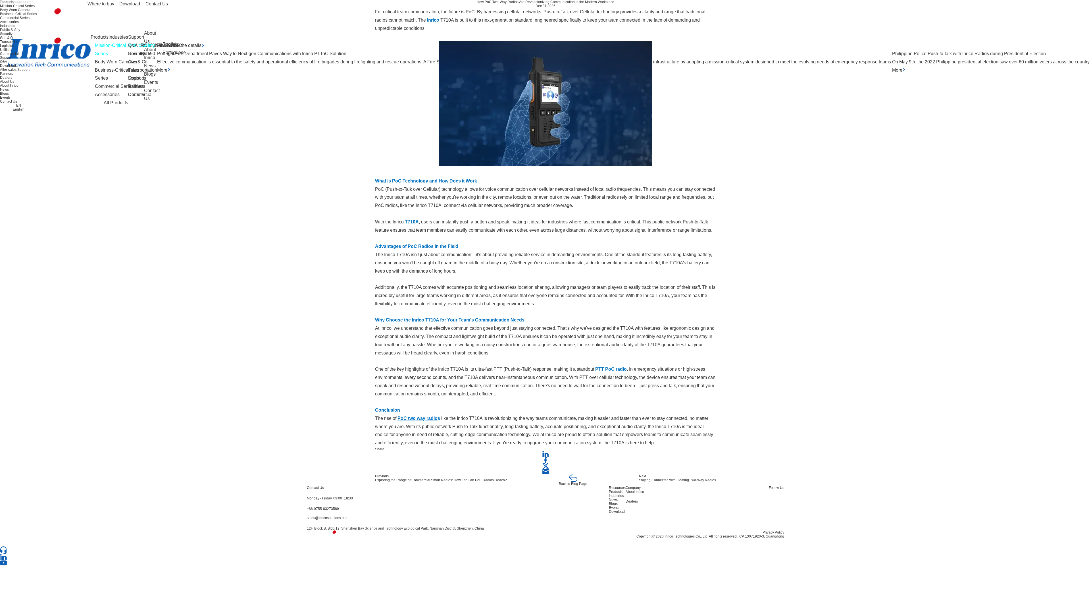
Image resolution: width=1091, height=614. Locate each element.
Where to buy (101, 3)
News (150, 65)
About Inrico (150, 53)
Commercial (9, 54)
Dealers (136, 94)
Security (6, 34)
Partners (136, 86)
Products (100, 37)
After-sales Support (136, 70)
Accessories (9, 22)
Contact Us (156, 3)
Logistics (7, 46)
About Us (150, 37)
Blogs (150, 74)
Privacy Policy (773, 532)
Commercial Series (15, 18)
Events (151, 82)
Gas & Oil (7, 38)
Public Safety (10, 30)
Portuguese (174, 52)
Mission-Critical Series (17, 6)
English (170, 44)
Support (136, 37)
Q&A (133, 45)
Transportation (11, 42)
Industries (118, 37)
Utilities (5, 50)
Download (129, 3)
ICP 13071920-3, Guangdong (761, 536)
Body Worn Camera (15, 10)
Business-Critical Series (18, 14)
